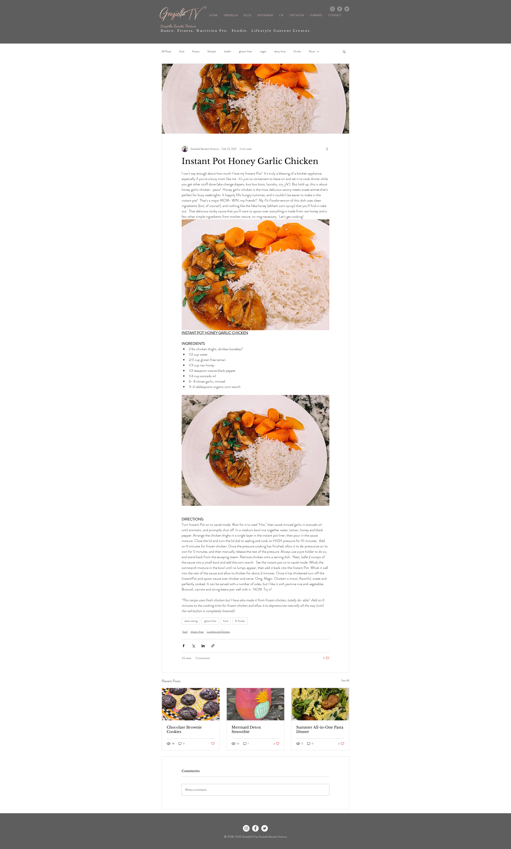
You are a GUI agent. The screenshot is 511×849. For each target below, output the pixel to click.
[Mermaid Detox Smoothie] (255, 704)
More (312, 51)
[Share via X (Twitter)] (193, 646)
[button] (344, 51)
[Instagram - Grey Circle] (332, 8)
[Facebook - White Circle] (255, 828)
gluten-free (245, 51)
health (227, 51)
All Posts (166, 51)
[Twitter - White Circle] (264, 828)
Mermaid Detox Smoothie (246, 729)
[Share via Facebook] (183, 646)
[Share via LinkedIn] (203, 646)
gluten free (210, 621)
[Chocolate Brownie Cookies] (191, 704)
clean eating (190, 621)
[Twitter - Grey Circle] (346, 8)
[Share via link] (213, 646)
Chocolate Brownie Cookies (184, 729)
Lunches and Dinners (218, 632)
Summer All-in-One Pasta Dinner (319, 729)
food (181, 51)
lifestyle (211, 51)
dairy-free (280, 51)
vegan (263, 51)
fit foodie (240, 621)
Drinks (297, 51)
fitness (195, 51)
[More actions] (327, 148)
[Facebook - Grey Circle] (339, 8)
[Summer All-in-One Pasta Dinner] (320, 704)
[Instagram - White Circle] (246, 828)
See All (345, 680)
